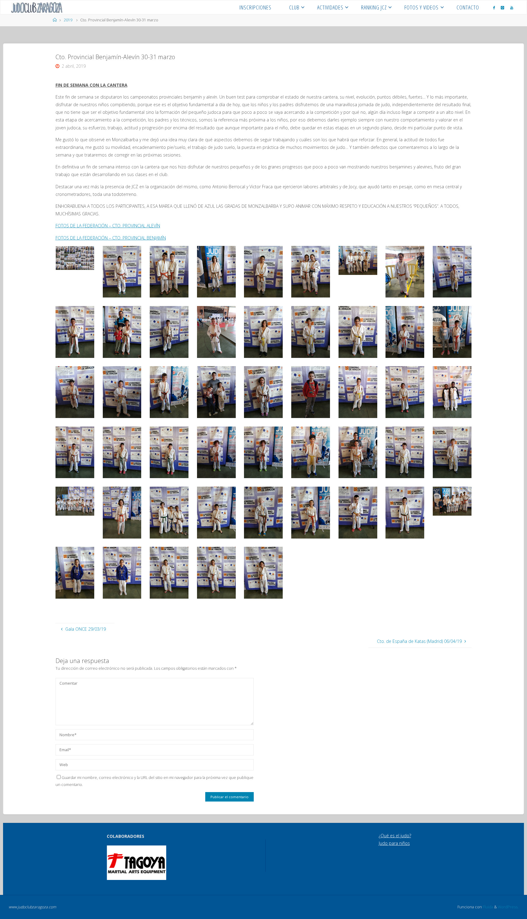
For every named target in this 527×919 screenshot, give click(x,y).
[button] (115, 862)
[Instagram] (502, 7)
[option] (136, 862)
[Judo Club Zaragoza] (37, 7)
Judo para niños (394, 843)
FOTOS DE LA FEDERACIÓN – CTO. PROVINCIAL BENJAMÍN (111, 238)
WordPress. (508, 907)
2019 (68, 20)
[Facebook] (494, 7)
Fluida (487, 907)
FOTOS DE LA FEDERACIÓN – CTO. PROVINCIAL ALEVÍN (108, 226)
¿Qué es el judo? (395, 835)
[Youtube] (511, 7)
